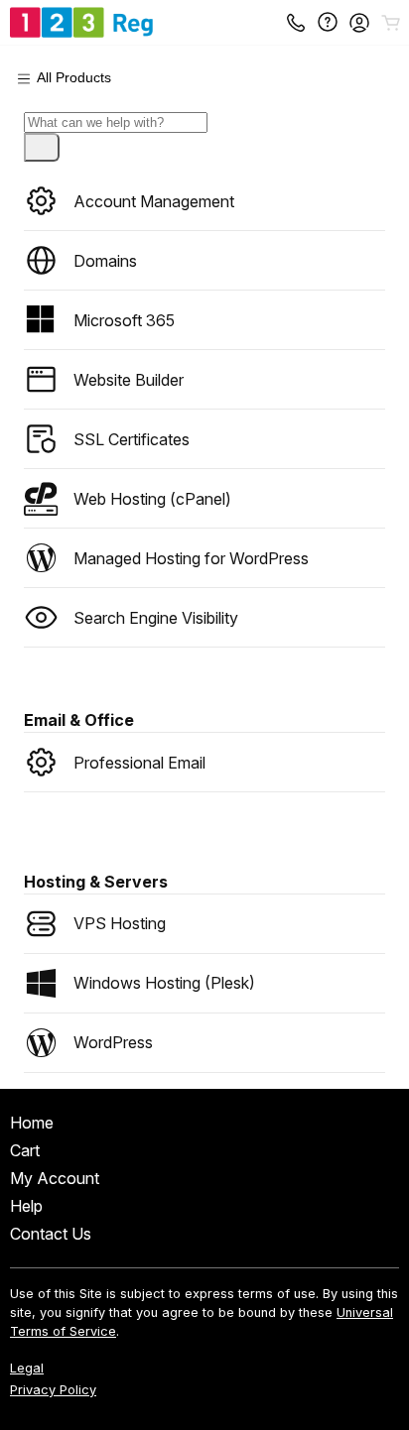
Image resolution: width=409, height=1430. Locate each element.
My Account (54, 1178)
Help (26, 1206)
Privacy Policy (53, 1389)
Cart (25, 1150)
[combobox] (115, 122)
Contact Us (50, 1234)
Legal (27, 1368)
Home (32, 1122)
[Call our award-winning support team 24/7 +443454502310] (327, 22)
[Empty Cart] (392, 23)
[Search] (42, 147)
